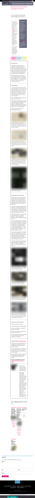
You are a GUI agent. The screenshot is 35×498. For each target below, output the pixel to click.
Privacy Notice (13, 497)
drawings (13, 29)
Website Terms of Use (20, 487)
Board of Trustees (20, 486)
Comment (3, 461)
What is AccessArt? (7, 486)
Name (2, 469)
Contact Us (14, 486)
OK (8, 497)
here (24, 396)
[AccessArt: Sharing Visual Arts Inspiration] (17, 5)
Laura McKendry (22, 341)
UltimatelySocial (23, 494)
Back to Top (17, 482)
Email (19, 469)
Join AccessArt (13, 487)
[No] (17, 497)
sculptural (15, 22)
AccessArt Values (28, 486)
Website (3, 472)
